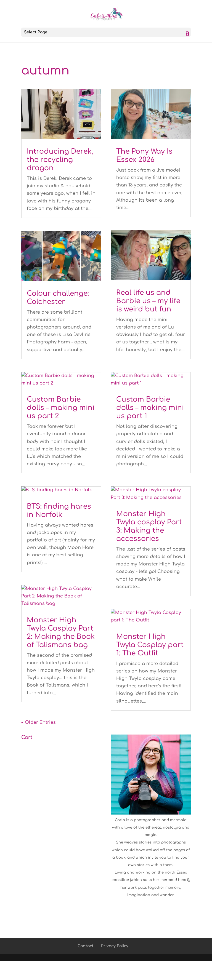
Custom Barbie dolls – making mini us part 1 (150, 408)
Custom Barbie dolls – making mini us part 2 (60, 408)
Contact (86, 946)
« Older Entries (38, 722)
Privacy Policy (114, 946)
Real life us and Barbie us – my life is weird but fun (148, 301)
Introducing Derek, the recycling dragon (60, 160)
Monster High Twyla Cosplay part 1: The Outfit (150, 645)
